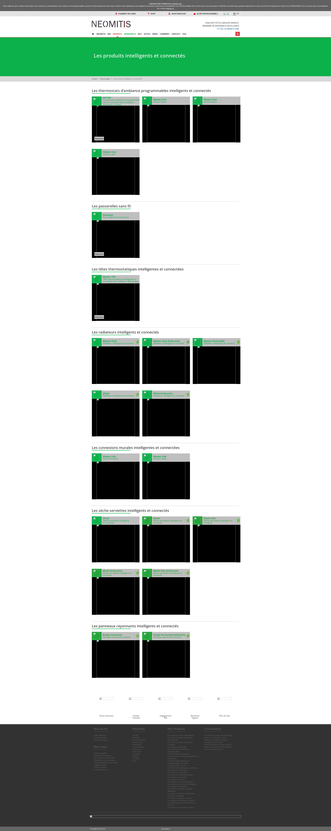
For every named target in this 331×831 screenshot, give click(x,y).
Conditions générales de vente (106, 763)
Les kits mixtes (173, 740)
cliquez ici (170, 8)
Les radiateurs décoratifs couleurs (180, 807)
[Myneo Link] (116, 476)
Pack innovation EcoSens (213, 749)
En (237, 13)
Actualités (136, 754)
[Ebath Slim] (216, 539)
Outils (147, 34)
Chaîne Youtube (100, 767)
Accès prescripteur (101, 740)
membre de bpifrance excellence (220, 25)
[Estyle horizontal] (116, 655)
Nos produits (105, 79)
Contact (175, 34)
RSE (109, 34)
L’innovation (137, 752)
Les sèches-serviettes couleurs (179, 798)
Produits (117, 34)
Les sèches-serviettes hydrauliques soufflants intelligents (181, 794)
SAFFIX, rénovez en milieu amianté (217, 745)
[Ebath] (166, 539)
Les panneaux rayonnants (177, 772)
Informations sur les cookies (105, 760)
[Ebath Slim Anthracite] (166, 592)
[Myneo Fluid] (116, 361)
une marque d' (165, 829)
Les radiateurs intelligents (177, 786)
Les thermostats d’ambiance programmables (178, 750)
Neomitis (101, 34)
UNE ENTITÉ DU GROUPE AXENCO (222, 22)
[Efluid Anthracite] (166, 413)
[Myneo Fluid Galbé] (216, 361)
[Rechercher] (237, 34)
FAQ (184, 34)
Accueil (94, 79)
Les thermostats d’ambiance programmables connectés (178, 762)
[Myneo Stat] (166, 119)
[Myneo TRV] (116, 298)
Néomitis (136, 738)
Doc (140, 34)
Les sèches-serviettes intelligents (180, 782)
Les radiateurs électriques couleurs (181, 800)
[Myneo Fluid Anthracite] (166, 361)
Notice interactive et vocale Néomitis (218, 747)
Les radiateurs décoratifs (177, 747)
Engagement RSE (100, 765)
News (155, 34)
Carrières (164, 34)
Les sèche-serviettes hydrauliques (180, 735)
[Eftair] (116, 539)
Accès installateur (100, 738)
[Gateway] (116, 235)
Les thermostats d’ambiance (178, 754)
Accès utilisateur (100, 735)
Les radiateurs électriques (177, 770)
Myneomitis (130, 34)
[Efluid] (116, 413)
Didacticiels (137, 749)
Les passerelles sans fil (176, 765)
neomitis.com (176, 3)
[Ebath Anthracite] (116, 592)
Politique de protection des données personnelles (104, 757)
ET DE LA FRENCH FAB (228, 28)
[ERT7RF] (116, 119)
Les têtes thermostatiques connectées (182, 768)
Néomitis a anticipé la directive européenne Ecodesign (216, 741)
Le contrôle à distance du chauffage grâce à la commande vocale (218, 736)
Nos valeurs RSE (139, 740)
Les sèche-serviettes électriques (180, 738)
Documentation (138, 747)
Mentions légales (100, 753)
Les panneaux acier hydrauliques (180, 775)
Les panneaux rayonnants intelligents (182, 784)
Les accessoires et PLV (176, 779)
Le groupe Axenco (101, 769)
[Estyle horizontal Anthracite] (166, 655)
